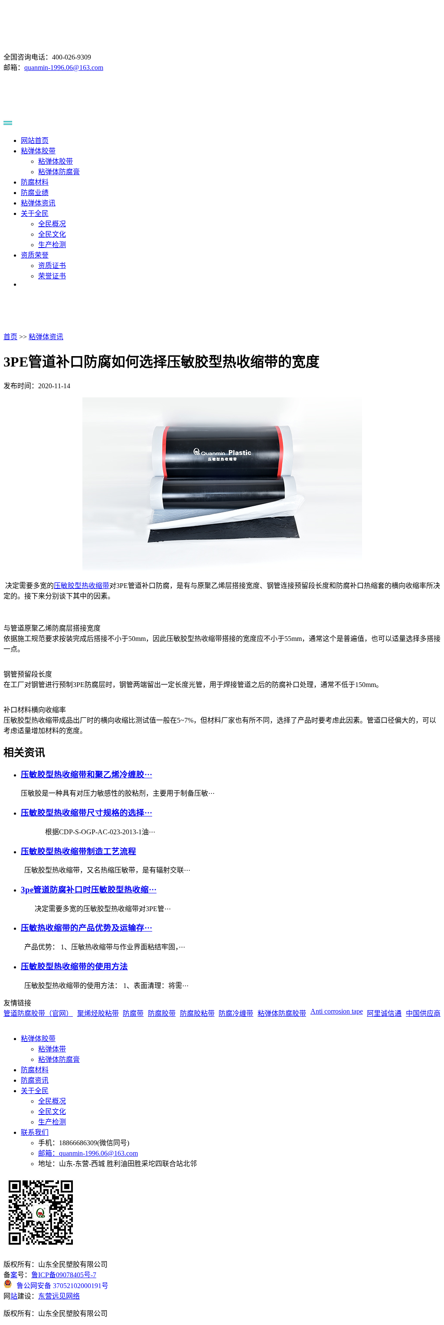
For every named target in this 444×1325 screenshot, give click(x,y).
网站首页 (35, 140)
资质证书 (52, 265)
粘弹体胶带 (38, 151)
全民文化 (52, 234)
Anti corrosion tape (336, 1011)
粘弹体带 (52, 1049)
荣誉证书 (52, 276)
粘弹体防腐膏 (59, 171)
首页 (10, 336)
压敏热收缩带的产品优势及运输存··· (86, 927)
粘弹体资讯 (38, 203)
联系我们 (35, 1132)
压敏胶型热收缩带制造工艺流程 (78, 851)
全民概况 (52, 224)
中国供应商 (423, 1013)
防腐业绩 (35, 192)
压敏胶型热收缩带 (81, 585)
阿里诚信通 (384, 1013)
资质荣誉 (35, 255)
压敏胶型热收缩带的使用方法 (74, 966)
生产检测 (52, 244)
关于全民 (35, 213)
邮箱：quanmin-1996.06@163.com (88, 1153)
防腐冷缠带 (236, 1013)
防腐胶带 (162, 1013)
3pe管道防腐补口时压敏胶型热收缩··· (89, 889)
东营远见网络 (59, 1296)
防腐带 (133, 1013)
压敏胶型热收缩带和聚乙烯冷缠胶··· (86, 774)
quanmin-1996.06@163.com (63, 67)
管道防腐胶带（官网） (38, 1013)
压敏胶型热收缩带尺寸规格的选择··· (86, 812)
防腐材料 (35, 182)
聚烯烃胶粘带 (98, 1013)
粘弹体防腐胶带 (282, 1013)
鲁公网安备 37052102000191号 (62, 1285)
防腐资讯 (35, 1080)
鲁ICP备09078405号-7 (63, 1275)
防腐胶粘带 (197, 1013)
